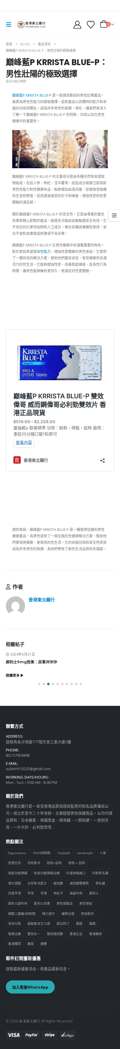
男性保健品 (65, 903)
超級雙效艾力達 (38, 923)
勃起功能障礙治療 (47, 873)
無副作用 (76, 893)
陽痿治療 (14, 934)
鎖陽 (79, 923)
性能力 (45, 251)
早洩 (43, 893)
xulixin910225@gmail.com (28, 768)
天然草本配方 (37, 883)
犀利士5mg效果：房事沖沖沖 (31, 662)
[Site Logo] (31, 24)
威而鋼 (58, 883)
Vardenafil (85, 853)
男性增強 (85, 903)
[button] (10, 24)
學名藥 (100, 883)
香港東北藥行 (42, 599)
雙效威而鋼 (55, 934)
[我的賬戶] (77, 25)
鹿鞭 (43, 944)
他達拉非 (14, 863)
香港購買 (14, 944)
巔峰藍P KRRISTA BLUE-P (31, 95)
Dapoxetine (17, 853)
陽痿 (92, 923)
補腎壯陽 (67, 913)
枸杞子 (58, 893)
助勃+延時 (54, 863)
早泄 (30, 893)
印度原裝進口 (75, 873)
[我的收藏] (90, 25)
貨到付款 (14, 923)
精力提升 (48, 913)
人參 (103, 853)
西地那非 (87, 913)
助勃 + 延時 (76, 863)
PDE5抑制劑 (41, 853)
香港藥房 (95, 934)
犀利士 (94, 893)
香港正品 (76, 934)
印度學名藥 (100, 873)
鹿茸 (30, 944)
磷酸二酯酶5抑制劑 (22, 913)
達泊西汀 (63, 923)
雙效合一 (33, 934)
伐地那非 (33, 863)
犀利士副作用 (17, 903)
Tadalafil (63, 853)
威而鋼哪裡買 (79, 883)
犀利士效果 (42, 903)
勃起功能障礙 (17, 873)
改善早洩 (14, 893)
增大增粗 (14, 883)
